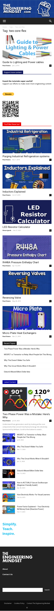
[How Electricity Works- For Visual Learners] (9, 497)
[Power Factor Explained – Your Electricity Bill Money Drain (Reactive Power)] (9, 509)
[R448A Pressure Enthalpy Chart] (27, 247)
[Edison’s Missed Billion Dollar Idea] (9, 473)
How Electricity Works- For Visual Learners (33, 495)
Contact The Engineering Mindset (38, 603)
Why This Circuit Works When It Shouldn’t (20, 366)
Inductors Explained (14, 191)
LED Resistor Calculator (16, 227)
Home (5, 27)
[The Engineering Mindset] (27, 9)
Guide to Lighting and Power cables (23, 62)
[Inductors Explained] (27, 177)
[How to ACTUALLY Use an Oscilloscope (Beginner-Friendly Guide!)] (9, 485)
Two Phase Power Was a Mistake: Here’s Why (22, 349)
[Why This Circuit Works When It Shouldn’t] (9, 461)
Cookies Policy (19, 603)
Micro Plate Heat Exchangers (19, 333)
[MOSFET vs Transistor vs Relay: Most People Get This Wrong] (9, 437)
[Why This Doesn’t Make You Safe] (9, 449)
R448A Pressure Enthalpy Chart (21, 262)
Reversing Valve (12, 297)
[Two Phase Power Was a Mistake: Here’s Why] (27, 399)
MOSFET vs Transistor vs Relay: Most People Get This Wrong (27, 355)
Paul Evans (7, 65)
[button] (4, 21)
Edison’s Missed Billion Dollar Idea (17, 372)
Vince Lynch (7, 230)
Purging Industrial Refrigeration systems (26, 156)
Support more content (13, 72)
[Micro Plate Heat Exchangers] (27, 318)
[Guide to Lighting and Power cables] (27, 47)
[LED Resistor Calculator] (27, 212)
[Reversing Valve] (27, 283)
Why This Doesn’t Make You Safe (17, 360)
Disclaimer (8, 603)
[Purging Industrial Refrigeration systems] (27, 141)
